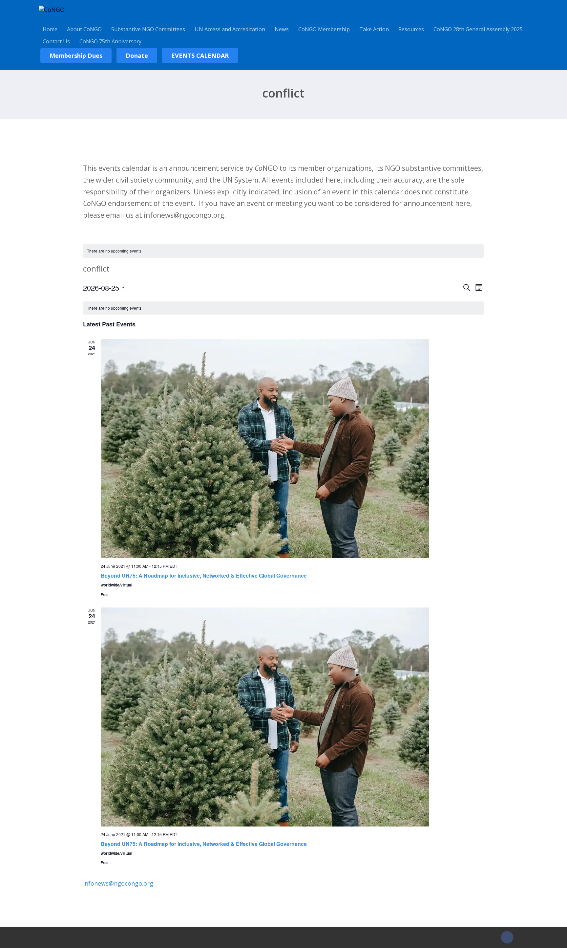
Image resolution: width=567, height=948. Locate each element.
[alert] (283, 251)
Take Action (374, 29)
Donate (137, 55)
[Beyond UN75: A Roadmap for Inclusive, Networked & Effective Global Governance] (292, 448)
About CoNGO (84, 29)
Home (50, 29)
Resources (411, 29)
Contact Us (56, 41)
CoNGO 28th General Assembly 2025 (478, 29)
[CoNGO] (52, 9)
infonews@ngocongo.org (118, 883)
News (282, 29)
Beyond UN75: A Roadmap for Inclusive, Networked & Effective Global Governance (204, 575)
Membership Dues (76, 55)
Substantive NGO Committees (148, 29)
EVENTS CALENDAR (200, 55)
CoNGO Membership (324, 29)
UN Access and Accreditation (230, 29)
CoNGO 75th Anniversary (110, 41)
